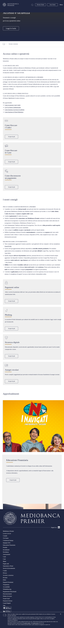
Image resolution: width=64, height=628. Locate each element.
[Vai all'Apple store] (7, 609)
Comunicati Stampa (8, 540)
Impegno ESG (6, 542)
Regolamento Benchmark (9, 591)
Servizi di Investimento (9, 568)
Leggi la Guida (11, 28)
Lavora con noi (7, 533)
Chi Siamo (5, 538)
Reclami (5, 577)
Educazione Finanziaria (9, 545)
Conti (4, 556)
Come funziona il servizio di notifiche (14, 109)
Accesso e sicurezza (8, 575)
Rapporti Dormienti (8, 582)
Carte (4, 559)
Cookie (5, 570)
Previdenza (6, 552)
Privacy (5, 573)
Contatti (5, 536)
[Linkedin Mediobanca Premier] (59, 528)
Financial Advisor (7, 601)
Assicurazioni (6, 554)
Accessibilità (6, 587)
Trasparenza (6, 584)
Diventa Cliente (40, 4)
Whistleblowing (7, 589)
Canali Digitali (7, 603)
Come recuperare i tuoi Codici (12, 105)
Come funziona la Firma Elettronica (14, 112)
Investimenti (6, 549)
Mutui (4, 561)
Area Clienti (52, 4)
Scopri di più (11, 136)
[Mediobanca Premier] (5, 43)
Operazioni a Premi (8, 566)
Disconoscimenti (7, 594)
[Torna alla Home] (10, 5)
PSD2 (4, 580)
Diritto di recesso (7, 596)
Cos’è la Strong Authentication (13, 107)
